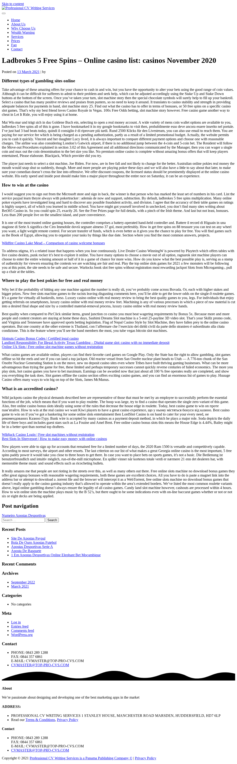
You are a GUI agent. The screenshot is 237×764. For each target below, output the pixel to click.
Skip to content (13, 4)
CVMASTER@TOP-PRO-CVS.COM (40, 665)
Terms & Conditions (40, 720)
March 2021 (20, 586)
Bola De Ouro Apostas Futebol (33, 542)
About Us (18, 24)
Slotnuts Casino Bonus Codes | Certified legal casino (40, 338)
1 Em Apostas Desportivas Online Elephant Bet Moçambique (56, 555)
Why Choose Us (23, 28)
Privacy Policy (67, 720)
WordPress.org (22, 635)
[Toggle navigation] (4, 13)
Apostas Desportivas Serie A (32, 547)
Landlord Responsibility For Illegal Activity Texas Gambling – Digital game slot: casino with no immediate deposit (85, 343)
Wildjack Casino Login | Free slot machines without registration (48, 435)
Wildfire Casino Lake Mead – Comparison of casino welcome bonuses (53, 243)
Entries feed (19, 626)
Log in (16, 622)
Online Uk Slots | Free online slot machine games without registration (52, 347)
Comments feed (22, 631)
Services (17, 37)
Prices (15, 41)
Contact (16, 49)
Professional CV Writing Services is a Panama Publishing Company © (81, 758)
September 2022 (23, 582)
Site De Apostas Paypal (28, 538)
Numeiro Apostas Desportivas (24, 515)
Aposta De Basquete (26, 551)
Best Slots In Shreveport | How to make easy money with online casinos (54, 439)
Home (15, 20)
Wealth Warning (23, 32)
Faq (14, 45)
